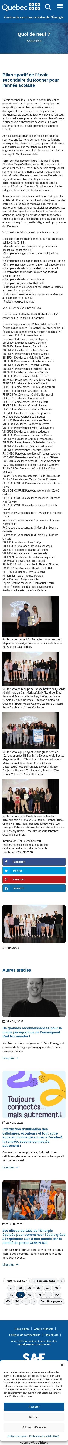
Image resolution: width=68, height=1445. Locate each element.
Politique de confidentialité (24, 1334)
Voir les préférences (34, 1427)
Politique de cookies (17, 1436)
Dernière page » (51, 1301)
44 (39, 1294)
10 (20, 1287)
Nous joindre (22, 1328)
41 (11, 1294)
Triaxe (43, 1442)
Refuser (34, 1417)
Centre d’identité (43, 1328)
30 (38, 1287)
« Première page (44, 1280)
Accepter (34, 1406)
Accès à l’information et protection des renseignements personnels (34, 1343)
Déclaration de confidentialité (44, 1436)
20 (29, 1287)
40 (56, 1287)
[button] (62, 1365)
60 (8, 1301)
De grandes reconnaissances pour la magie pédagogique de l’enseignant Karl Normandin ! (32, 1032)
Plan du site (52, 1334)
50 (57, 1294)
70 (17, 1301)
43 (30, 1294)
